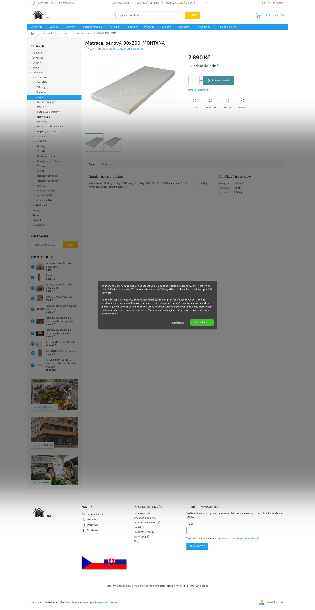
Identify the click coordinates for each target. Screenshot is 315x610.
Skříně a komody (46, 102)
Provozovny (43, 77)
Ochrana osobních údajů (180, 3)
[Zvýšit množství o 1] (201, 78)
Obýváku (41, 186)
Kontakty (139, 527)
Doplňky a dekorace (48, 131)
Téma (36, 215)
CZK (264, 3)
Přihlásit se (197, 546)
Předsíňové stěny (47, 156)
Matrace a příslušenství (50, 126)
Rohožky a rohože (47, 176)
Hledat (192, 15)
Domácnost (39, 225)
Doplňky (37, 63)
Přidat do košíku (221, 80)
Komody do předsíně (48, 161)
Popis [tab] (92, 164)
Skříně (40, 171)
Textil (36, 68)
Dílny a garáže (44, 200)
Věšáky (41, 166)
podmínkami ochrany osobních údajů (239, 538)
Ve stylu (37, 210)
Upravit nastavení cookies (103, 602)
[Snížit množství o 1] (201, 82)
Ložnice (40, 97)
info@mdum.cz (95, 514)
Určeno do (38, 72)
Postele (41, 107)
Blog (136, 541)
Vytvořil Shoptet (275, 602)
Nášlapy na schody (48, 181)
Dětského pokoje (45, 191)
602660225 (93, 519)
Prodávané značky (144, 532)
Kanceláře (41, 82)
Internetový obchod (198, 586)
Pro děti (37, 220)
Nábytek (37, 53)
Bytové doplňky (45, 195)
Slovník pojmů (141, 537)
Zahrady (40, 87)
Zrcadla (41, 151)
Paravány (42, 122)
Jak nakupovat (120, 3)
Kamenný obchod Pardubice (150, 586)
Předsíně (41, 141)
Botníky (41, 146)
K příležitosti (40, 205)
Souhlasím (203, 322)
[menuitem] (36, 27)
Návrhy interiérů (176, 586)
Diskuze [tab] (106, 164)
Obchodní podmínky (147, 3)
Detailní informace (198, 90)
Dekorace (38, 58)
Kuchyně (41, 92)
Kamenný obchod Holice (119, 586)
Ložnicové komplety (48, 112)
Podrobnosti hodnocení (130, 49)
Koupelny (41, 136)
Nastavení (178, 322)
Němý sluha (43, 117)
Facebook (92, 530)
